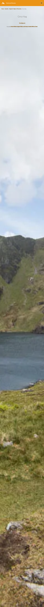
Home (2, 8)
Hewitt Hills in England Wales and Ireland (19, 26)
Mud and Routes (11, 3)
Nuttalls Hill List (31, 26)
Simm (36, 26)
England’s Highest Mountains (15, 8)
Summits (6, 8)
